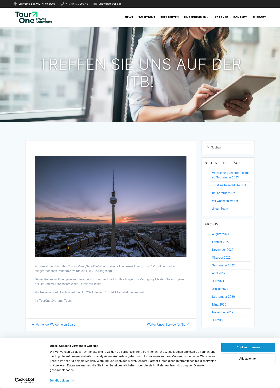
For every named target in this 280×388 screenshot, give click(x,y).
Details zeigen (59, 380)
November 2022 (223, 250)
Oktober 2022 (221, 257)
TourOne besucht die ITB (229, 185)
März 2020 (219, 304)
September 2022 (223, 265)
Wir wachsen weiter (225, 201)
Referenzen (169, 17)
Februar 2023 (221, 242)
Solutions (146, 17)
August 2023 (220, 234)
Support (259, 17)
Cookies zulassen (248, 347)
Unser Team (220, 209)
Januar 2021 (220, 289)
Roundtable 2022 (223, 193)
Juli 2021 (218, 281)
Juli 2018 (218, 320)
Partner (221, 17)
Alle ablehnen (248, 358)
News (129, 17)
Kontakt (240, 17)
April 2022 (219, 273)
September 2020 (223, 296)
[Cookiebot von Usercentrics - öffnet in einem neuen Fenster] (24, 380)
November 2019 (223, 312)
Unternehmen (195, 17)
